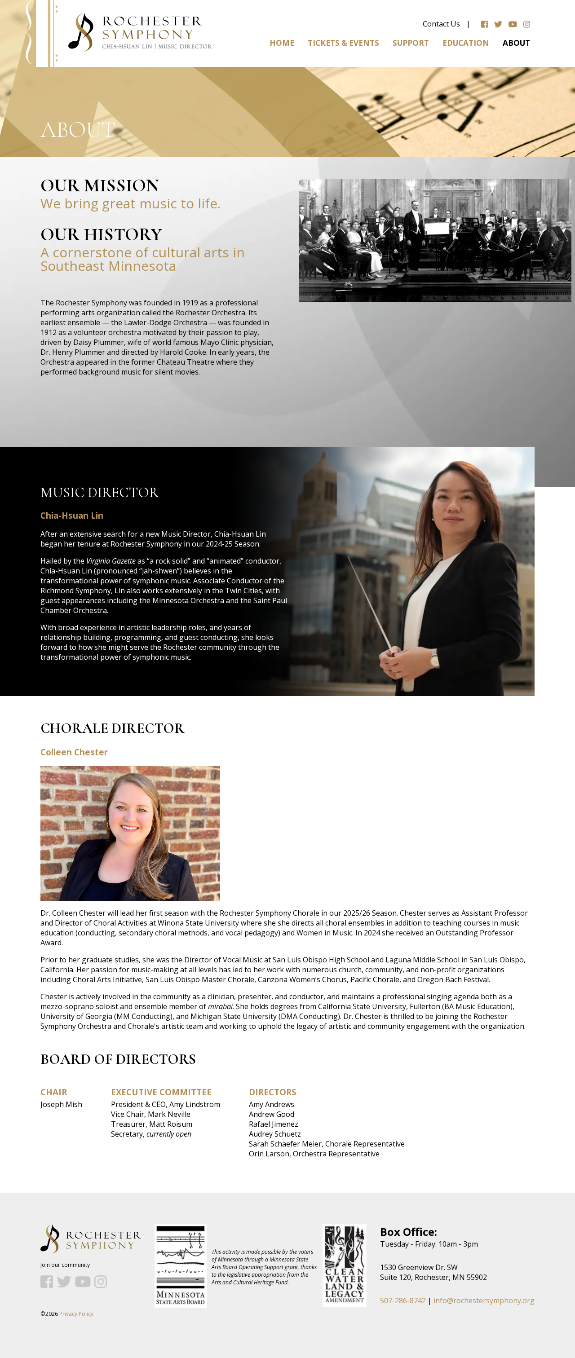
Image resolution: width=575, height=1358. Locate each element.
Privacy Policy (76, 1314)
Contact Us (441, 24)
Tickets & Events (343, 43)
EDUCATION (465, 43)
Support (411, 43)
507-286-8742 (403, 1300)
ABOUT (516, 43)
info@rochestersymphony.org (484, 1300)
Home (282, 43)
